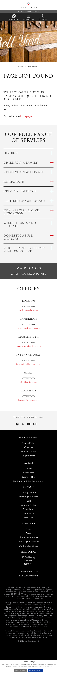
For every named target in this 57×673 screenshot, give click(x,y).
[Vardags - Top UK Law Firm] (28, 7)
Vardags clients (28, 492)
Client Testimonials (28, 537)
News (28, 529)
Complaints (28, 509)
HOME (20, 67)
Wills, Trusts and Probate (20, 225)
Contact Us (28, 513)
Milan (28, 373)
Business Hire (28, 476)
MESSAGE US (28, 19)
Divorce (11, 153)
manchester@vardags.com (29, 346)
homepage (26, 116)
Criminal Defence (20, 191)
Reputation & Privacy (24, 172)
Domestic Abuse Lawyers (18, 237)
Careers (28, 468)
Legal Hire (28, 472)
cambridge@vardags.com (28, 328)
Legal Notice (28, 455)
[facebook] (17, 424)
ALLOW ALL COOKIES (35, 670)
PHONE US (43, 19)
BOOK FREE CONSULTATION (28, 11)
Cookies (28, 447)
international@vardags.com (28, 364)
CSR (28, 500)
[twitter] (23, 424)
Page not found (32, 67)
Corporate (14, 182)
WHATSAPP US (13, 19)
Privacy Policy (28, 443)
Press (28, 533)
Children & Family (21, 162)
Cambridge (28, 319)
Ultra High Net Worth (28, 541)
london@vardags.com (28, 310)
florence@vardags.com (28, 400)
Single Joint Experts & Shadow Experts (24, 250)
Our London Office (28, 545)
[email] (34, 424)
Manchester (28, 337)
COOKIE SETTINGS (20, 670)
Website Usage (28, 451)
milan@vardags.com (28, 382)
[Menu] (4, 5)
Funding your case (28, 496)
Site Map (28, 517)
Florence (28, 391)
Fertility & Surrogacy (24, 201)
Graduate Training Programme (28, 481)
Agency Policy (28, 505)
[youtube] (29, 424)
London (28, 301)
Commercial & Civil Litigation (22, 212)
